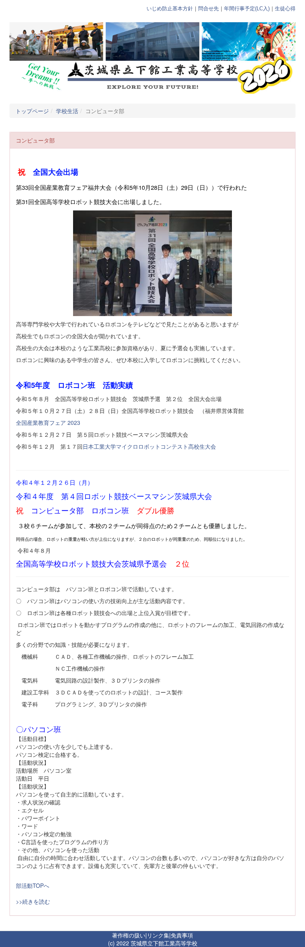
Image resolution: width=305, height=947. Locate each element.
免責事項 (182, 935)
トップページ (32, 111)
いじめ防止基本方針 (170, 9)
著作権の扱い (128, 935)
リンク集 (158, 935)
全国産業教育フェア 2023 (48, 422)
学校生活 (67, 111)
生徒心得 (285, 9)
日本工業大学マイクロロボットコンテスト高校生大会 (149, 446)
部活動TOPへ (32, 885)
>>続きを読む (33, 901)
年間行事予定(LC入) (247, 9)
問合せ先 (208, 9)
